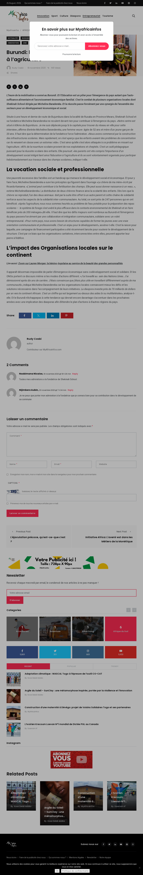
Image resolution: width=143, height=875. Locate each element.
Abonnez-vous (96, 46)
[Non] (139, 867)
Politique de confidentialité (75, 871)
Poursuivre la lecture (72, 54)
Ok (57, 871)
